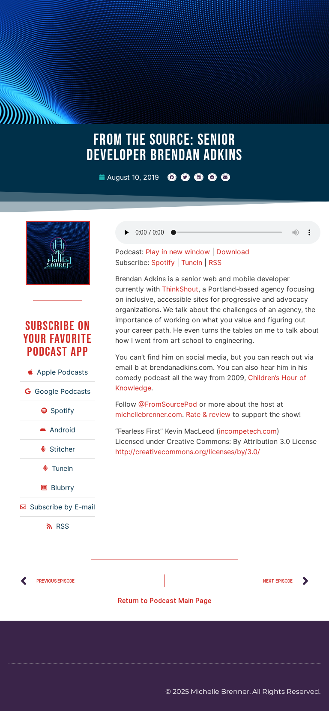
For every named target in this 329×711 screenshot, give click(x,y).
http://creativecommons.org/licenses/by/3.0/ (187, 451)
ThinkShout (180, 289)
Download (232, 251)
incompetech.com (248, 431)
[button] (171, 177)
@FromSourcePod (167, 404)
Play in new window (178, 251)
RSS (215, 262)
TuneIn (191, 262)
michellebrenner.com (148, 414)
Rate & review (208, 414)
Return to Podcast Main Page (164, 601)
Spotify (163, 262)
